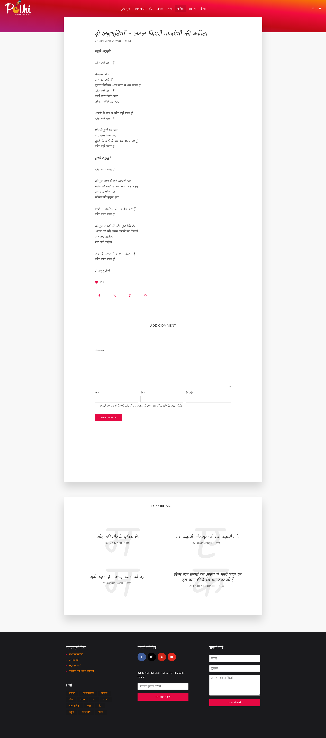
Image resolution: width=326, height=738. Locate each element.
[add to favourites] (97, 282)
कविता (180, 9)
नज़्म (170, 9)
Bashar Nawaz (115, 583)
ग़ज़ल (160, 9)
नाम (98, 393)
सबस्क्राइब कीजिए (163, 697)
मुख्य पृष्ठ (125, 9)
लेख (89, 705)
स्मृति (71, 712)
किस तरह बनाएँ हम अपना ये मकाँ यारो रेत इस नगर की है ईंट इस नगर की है (207, 577)
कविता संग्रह (88, 693)
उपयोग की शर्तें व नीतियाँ (81, 671)
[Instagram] (152, 657)
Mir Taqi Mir (116, 543)
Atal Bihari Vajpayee (110, 40)
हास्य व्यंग (86, 712)
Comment (100, 350)
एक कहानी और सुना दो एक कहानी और (207, 537)
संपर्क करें (74, 660)
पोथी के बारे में (76, 654)
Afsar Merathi (204, 543)
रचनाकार (139, 9)
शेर (150, 9)
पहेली (105, 699)
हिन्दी (203, 9)
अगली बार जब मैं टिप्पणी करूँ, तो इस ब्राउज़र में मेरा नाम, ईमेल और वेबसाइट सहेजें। (141, 406)
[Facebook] (142, 657)
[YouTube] (172, 657)
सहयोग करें (75, 665)
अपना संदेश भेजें (234, 702)
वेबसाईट (190, 393)
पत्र (94, 699)
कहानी (192, 9)
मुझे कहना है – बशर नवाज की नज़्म (118, 577)
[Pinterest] (162, 657)
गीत (71, 699)
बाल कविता (74, 705)
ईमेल (143, 393)
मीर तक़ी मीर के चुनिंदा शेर (118, 537)
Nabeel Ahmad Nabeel (204, 586)
